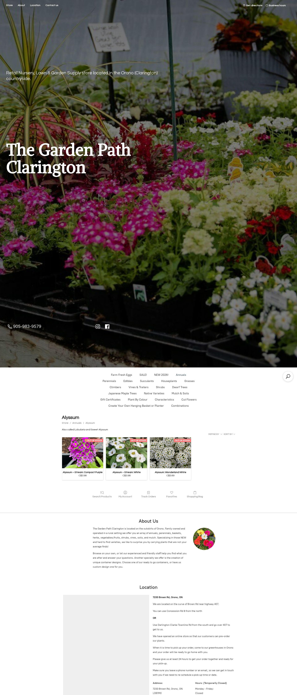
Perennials (109, 381)
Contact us (51, 5)
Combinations (180, 405)
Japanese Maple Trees (122, 393)
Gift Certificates (110, 399)
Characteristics (164, 399)
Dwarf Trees (179, 387)
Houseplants (169, 381)
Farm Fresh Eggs (121, 375)
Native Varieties (154, 393)
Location (35, 5)
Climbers (115, 387)
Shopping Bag (195, 496)
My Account (125, 496)
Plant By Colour (137, 399)
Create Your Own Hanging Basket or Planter (136, 405)
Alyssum (90, 423)
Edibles (128, 381)
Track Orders (148, 496)
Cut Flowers (189, 399)
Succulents (147, 381)
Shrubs (160, 387)
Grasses (189, 381)
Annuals (181, 375)
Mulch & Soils (180, 393)
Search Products (102, 496)
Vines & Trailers (138, 387)
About (21, 5)
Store (9, 5)
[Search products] (288, 376)
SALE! (143, 375)
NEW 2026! (161, 375)
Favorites (171, 496)
